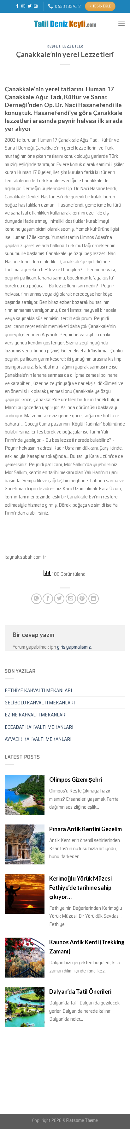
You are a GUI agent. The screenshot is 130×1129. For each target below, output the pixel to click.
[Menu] (121, 23)
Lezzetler (72, 46)
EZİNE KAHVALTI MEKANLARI (36, 715)
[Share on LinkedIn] (93, 598)
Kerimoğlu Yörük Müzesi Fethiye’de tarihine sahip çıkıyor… (80, 887)
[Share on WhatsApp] (36, 598)
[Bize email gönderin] (36, 6)
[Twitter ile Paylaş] (59, 598)
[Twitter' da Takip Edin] (30, 6)
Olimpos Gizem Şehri (75, 779)
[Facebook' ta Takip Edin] (17, 6)
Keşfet (53, 46)
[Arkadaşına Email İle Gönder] (71, 598)
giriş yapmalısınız (74, 647)
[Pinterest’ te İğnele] (82, 598)
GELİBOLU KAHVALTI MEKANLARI (40, 703)
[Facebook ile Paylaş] (48, 598)
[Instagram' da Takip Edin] (23, 6)
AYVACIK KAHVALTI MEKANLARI (38, 739)
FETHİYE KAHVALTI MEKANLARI (38, 690)
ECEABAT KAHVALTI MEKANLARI (39, 727)
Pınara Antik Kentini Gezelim (85, 828)
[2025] (65, 23)
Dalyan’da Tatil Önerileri (80, 991)
